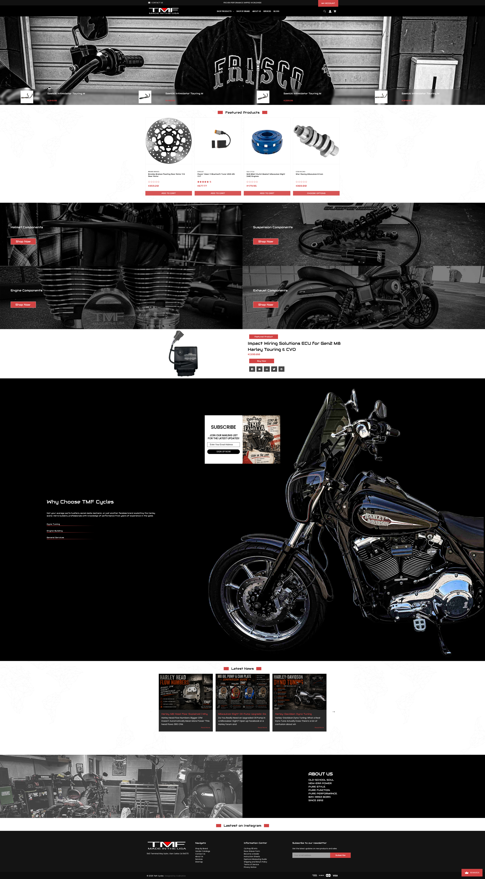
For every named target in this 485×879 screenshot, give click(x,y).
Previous (151, 711)
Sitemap (199, 862)
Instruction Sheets (252, 856)
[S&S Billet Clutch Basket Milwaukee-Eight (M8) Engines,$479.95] (267, 141)
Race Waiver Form (252, 851)
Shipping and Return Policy (255, 862)
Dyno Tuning (53, 524)
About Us (199, 856)
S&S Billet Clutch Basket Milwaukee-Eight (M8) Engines (266, 175)
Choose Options (316, 193)
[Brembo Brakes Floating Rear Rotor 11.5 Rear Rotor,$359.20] (169, 141)
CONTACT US (157, 2)
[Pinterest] (281, 369)
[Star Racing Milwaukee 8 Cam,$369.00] (316, 141)
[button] (23, 241)
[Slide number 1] (242, 60)
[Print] (267, 369)
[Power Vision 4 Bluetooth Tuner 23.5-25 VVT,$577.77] (218, 141)
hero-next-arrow (482, 97)
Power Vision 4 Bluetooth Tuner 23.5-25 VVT (216, 175)
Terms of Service (251, 864)
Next (334, 711)
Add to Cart (169, 193)
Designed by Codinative (175, 876)
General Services (55, 537)
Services (199, 859)
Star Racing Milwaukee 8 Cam (309, 174)
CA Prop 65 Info (250, 848)
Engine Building (55, 531)
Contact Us (200, 854)
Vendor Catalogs (202, 851)
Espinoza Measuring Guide (255, 859)
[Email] (259, 369)
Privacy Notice (250, 867)
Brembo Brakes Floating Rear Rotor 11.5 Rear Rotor (166, 175)
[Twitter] (274, 369)
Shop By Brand (201, 848)
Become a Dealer (251, 854)
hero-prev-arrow (2, 97)
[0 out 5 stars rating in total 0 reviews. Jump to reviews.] (154, 182)
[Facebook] (252, 369)
